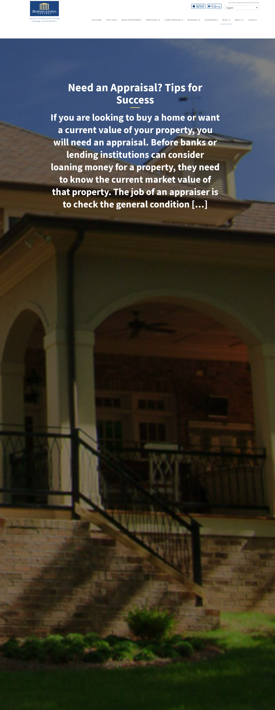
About (238, 19)
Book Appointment (131, 19)
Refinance (193, 19)
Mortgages (152, 19)
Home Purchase (173, 19)
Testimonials (211, 19)
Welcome (96, 19)
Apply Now (111, 19)
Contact (252, 19)
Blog (225, 19)
